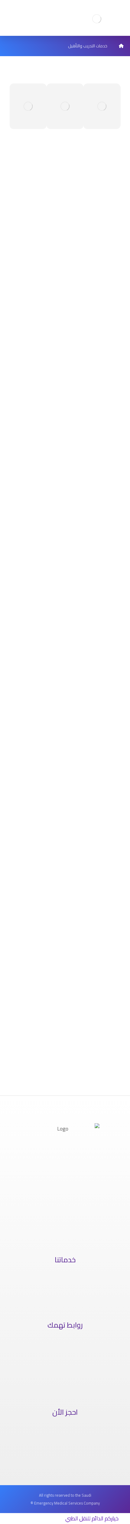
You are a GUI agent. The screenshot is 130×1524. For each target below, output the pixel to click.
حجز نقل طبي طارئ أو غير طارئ (64, 1441)
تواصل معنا (64, 1376)
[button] (15, 106)
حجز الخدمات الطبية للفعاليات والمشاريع (64, 1430)
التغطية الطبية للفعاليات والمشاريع (64, 1300)
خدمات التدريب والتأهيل (64, 1289)
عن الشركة (64, 1343)
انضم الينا (64, 1387)
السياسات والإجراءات (64, 1365)
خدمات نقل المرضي (64, 1278)
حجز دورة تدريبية (64, 1452)
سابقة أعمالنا (64, 1354)
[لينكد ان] (60, 1234)
